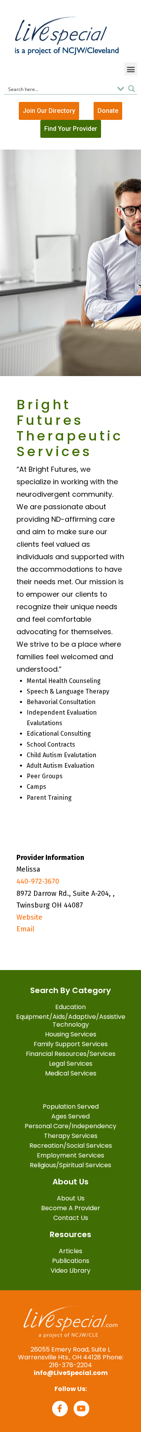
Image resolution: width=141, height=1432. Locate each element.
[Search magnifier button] (131, 88)
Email (25, 929)
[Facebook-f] (60, 1408)
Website (29, 917)
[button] (130, 68)
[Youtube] (81, 1408)
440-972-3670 (37, 881)
